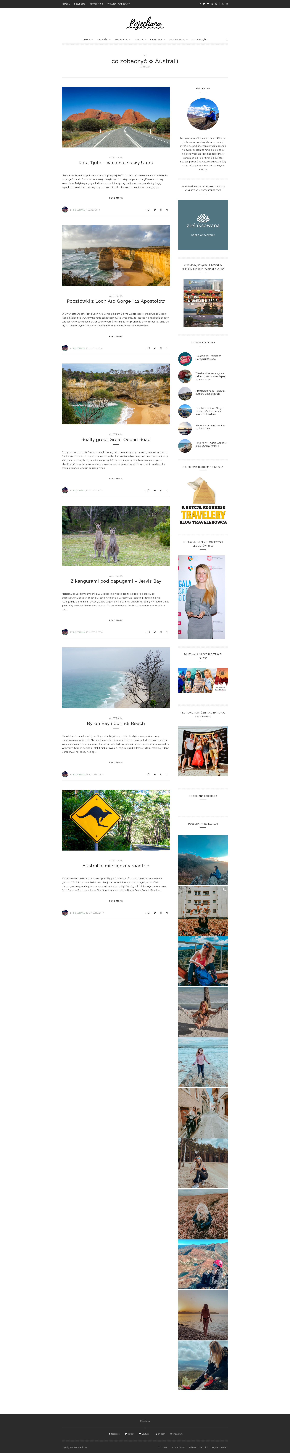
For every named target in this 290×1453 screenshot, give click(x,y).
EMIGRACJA (121, 39)
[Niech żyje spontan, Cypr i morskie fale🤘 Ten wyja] (203, 1062)
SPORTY (138, 39)
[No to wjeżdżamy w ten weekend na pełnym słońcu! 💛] (203, 1113)
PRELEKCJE (79, 4)
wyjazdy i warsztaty (119, 4)
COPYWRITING (96, 4)
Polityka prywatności (198, 1447)
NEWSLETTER (178, 1447)
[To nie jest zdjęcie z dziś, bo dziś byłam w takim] (203, 1163)
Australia (116, 157)
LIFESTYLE (156, 39)
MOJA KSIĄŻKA (200, 39)
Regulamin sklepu (220, 1447)
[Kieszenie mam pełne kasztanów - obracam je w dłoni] (203, 911)
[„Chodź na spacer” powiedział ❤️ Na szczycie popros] (203, 860)
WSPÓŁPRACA (177, 39)
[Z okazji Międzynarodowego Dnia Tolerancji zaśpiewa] (203, 1315)
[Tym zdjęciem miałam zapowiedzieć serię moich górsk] (203, 961)
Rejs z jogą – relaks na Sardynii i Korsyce (208, 357)
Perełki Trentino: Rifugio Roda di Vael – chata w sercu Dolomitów (209, 411)
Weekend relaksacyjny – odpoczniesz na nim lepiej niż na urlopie (210, 376)
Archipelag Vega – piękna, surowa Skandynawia (210, 392)
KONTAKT (162, 1447)
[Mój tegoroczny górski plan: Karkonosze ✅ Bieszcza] (203, 1365)
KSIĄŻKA (66, 4)
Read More (116, 198)
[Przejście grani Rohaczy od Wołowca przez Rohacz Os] (203, 1264)
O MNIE (86, 39)
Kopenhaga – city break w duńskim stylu (210, 427)
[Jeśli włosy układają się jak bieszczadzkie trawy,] (203, 1214)
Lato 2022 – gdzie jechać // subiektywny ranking (211, 444)
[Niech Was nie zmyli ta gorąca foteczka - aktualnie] (203, 1012)
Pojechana (145, 1421)
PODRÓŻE (102, 39)
